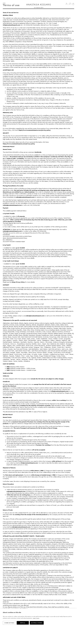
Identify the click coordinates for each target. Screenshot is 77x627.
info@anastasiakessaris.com (11, 25)
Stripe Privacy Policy (18, 282)
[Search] (70, 4)
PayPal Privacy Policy (18, 258)
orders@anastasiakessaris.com (25, 197)
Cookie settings (9, 623)
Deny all (22, 623)
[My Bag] (73, 4)
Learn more (36, 618)
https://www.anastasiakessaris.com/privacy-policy (34, 130)
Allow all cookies (36, 623)
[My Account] (66, 4)
